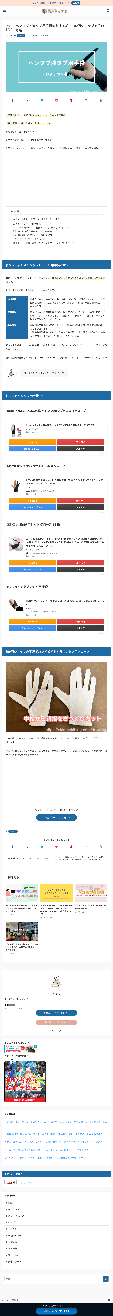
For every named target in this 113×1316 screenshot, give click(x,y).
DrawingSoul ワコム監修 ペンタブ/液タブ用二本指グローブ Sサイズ (60, 424)
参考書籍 (12, 1248)
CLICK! (76, 3)
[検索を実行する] (106, 1279)
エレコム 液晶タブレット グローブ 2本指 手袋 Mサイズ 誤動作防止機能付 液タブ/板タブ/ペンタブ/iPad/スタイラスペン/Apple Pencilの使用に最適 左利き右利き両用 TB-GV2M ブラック (65, 542)
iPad (10, 1202)
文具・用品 (13, 1255)
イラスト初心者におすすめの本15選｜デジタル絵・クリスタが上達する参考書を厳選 (46, 1149)
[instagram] (60, 1030)
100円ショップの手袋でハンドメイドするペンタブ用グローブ (43, 243)
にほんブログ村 (24, 1183)
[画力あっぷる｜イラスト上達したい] (56, 11)
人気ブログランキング (14, 1008)
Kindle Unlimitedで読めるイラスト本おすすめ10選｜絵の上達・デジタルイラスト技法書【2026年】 (54, 1133)
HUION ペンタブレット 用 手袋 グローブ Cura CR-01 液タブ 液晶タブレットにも (65, 602)
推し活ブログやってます (56, 1022)
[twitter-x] (56, 1030)
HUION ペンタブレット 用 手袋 (31, 238)
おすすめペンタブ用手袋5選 (27, 223)
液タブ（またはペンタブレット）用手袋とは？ (36, 219)
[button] (12, 100)
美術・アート (14, 1261)
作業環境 (21, 35)
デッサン (12, 1228)
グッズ (11, 1222)
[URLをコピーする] (100, 100)
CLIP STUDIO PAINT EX (55, 1311)
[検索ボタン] (108, 11)
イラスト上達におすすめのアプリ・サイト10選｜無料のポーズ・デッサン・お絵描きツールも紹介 (53, 1141)
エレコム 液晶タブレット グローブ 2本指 (35, 234)
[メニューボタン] (5, 11)
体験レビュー (14, 1235)
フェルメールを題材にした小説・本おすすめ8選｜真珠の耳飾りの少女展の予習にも (45, 1157)
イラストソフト (16, 1209)
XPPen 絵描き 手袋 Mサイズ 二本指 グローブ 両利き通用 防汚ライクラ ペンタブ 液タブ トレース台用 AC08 (64, 481)
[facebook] (53, 1030)
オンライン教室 (16, 1216)
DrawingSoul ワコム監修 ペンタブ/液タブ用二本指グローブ (44, 227)
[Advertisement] (56, 178)
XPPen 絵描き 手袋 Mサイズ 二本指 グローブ (37, 231)
